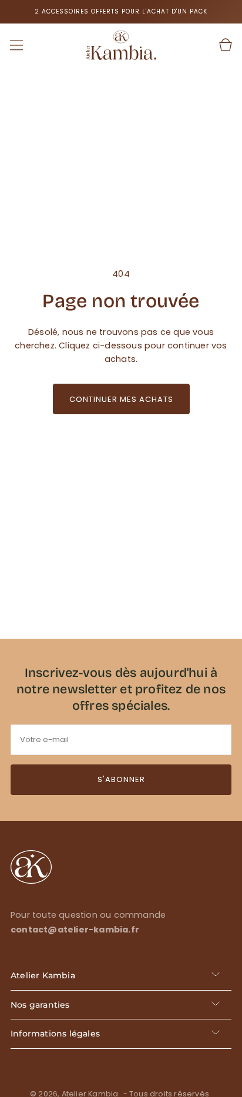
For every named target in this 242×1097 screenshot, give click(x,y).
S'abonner (121, 779)
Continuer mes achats (121, 399)
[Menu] (16, 45)
